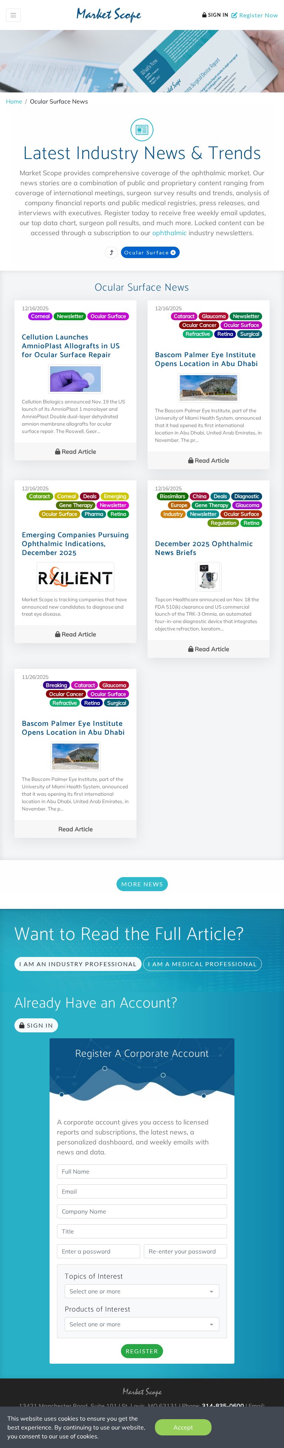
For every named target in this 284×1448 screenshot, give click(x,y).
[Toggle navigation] (13, 15)
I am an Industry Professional (78, 963)
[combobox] (142, 1291)
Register (142, 1350)
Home (14, 101)
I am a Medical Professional (202, 963)
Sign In (218, 15)
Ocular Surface (146, 252)
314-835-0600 (223, 1406)
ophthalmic (169, 233)
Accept (183, 1427)
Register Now (258, 14)
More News (142, 883)
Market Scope (109, 16)
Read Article (78, 451)
